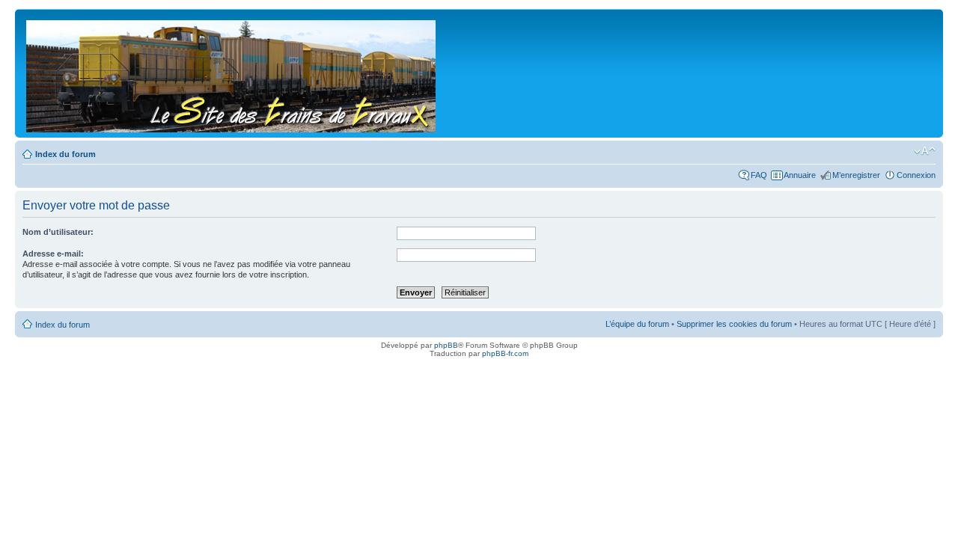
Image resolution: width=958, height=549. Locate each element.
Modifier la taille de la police (925, 151)
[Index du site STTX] (232, 73)
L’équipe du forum (637, 323)
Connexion (916, 175)
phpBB (446, 345)
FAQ (759, 175)
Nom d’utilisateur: (58, 231)
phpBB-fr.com (505, 353)
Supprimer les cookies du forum (734, 323)
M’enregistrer (856, 175)
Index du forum (65, 154)
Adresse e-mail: (53, 253)
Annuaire (800, 175)
